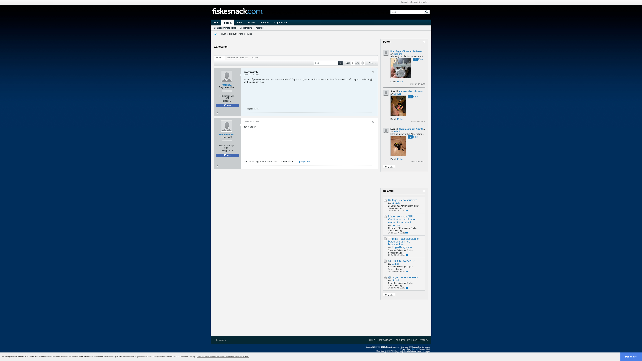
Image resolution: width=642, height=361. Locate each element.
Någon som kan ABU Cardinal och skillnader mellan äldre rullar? (402, 219)
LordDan (397, 94)
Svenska (220, 340)
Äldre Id (397, 131)
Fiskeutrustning (236, 34)
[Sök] (427, 12)
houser (396, 225)
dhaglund (397, 54)
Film (239, 22)
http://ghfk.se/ (303, 161)
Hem (216, 22)
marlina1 (227, 84)
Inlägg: (226, 101)
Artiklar (251, 22)
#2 (373, 122)
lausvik (396, 203)
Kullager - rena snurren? (402, 200)
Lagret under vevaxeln (405, 277)
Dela (229, 105)
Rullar (249, 34)
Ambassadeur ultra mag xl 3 (413, 91)
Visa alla (389, 167)
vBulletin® (415, 349)
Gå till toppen (420, 340)
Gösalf (395, 263)
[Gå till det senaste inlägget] (407, 210)
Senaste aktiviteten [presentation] (237, 58)
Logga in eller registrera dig (414, 2)
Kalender (260, 28)
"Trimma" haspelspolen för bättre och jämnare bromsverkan (403, 241)
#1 (373, 72)
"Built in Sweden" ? (403, 261)
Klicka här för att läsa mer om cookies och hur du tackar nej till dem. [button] (223, 356)
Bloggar (264, 22)
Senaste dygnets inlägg (225, 28)
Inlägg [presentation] (219, 58)
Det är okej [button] (631, 356)
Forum (228, 22)
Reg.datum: (224, 96)
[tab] (219, 57)
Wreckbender (226, 134)
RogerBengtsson (402, 247)
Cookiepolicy (403, 340)
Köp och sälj (280, 22)
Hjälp (372, 340)
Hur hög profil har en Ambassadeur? (409, 51)
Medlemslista (246, 28)
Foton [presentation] (255, 58)
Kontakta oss (385, 340)
